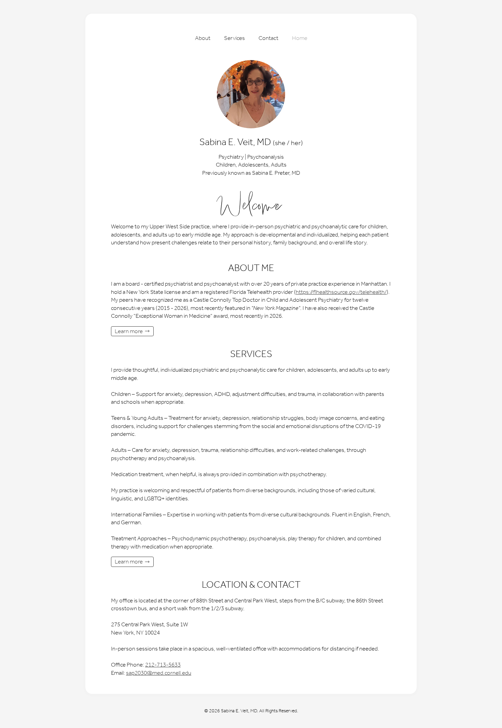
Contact (268, 37)
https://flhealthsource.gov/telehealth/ (341, 291)
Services (234, 37)
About (202, 37)
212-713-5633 (163, 664)
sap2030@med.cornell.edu (158, 672)
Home (299, 37)
